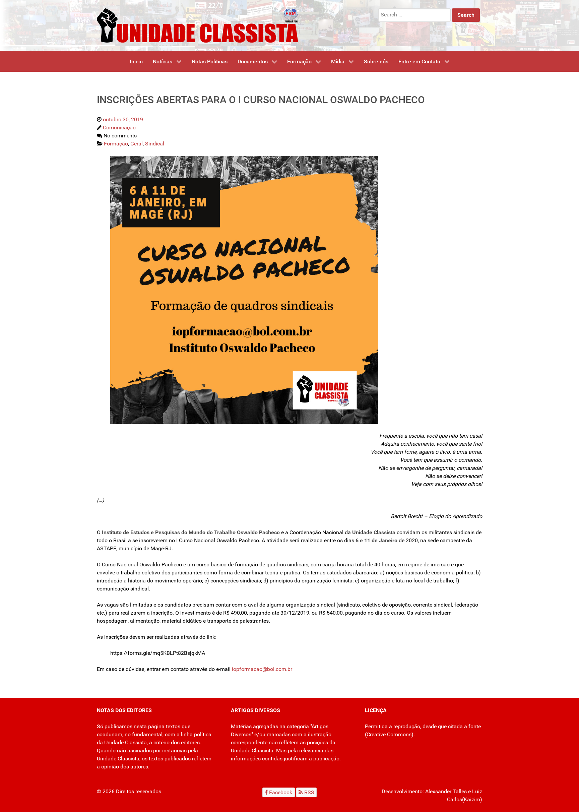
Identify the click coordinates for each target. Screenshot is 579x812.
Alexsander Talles (446, 791)
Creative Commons (389, 734)
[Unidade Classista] (197, 25)
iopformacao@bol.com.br (262, 669)
